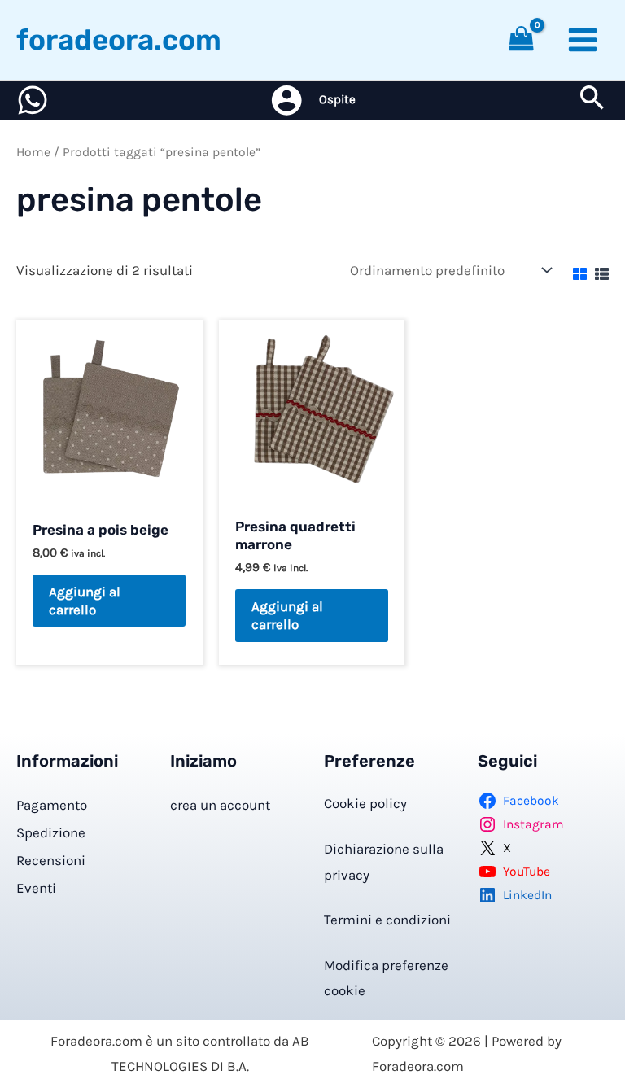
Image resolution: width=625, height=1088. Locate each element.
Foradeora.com (118, 40)
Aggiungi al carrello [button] (84, 600)
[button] (592, 100)
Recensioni (50, 860)
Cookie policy (365, 803)
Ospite (337, 99)
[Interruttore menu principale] (583, 40)
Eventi (36, 888)
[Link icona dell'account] (286, 100)
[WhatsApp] (32, 100)
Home (33, 152)
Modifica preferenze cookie (386, 978)
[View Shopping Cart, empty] (521, 40)
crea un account (220, 805)
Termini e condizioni (387, 919)
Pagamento (51, 805)
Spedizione (50, 832)
